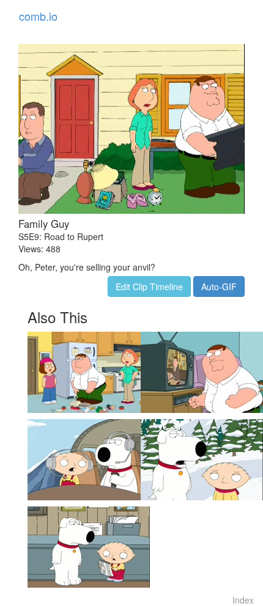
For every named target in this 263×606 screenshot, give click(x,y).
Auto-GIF (219, 286)
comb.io (38, 16)
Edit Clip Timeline (149, 286)
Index (243, 600)
